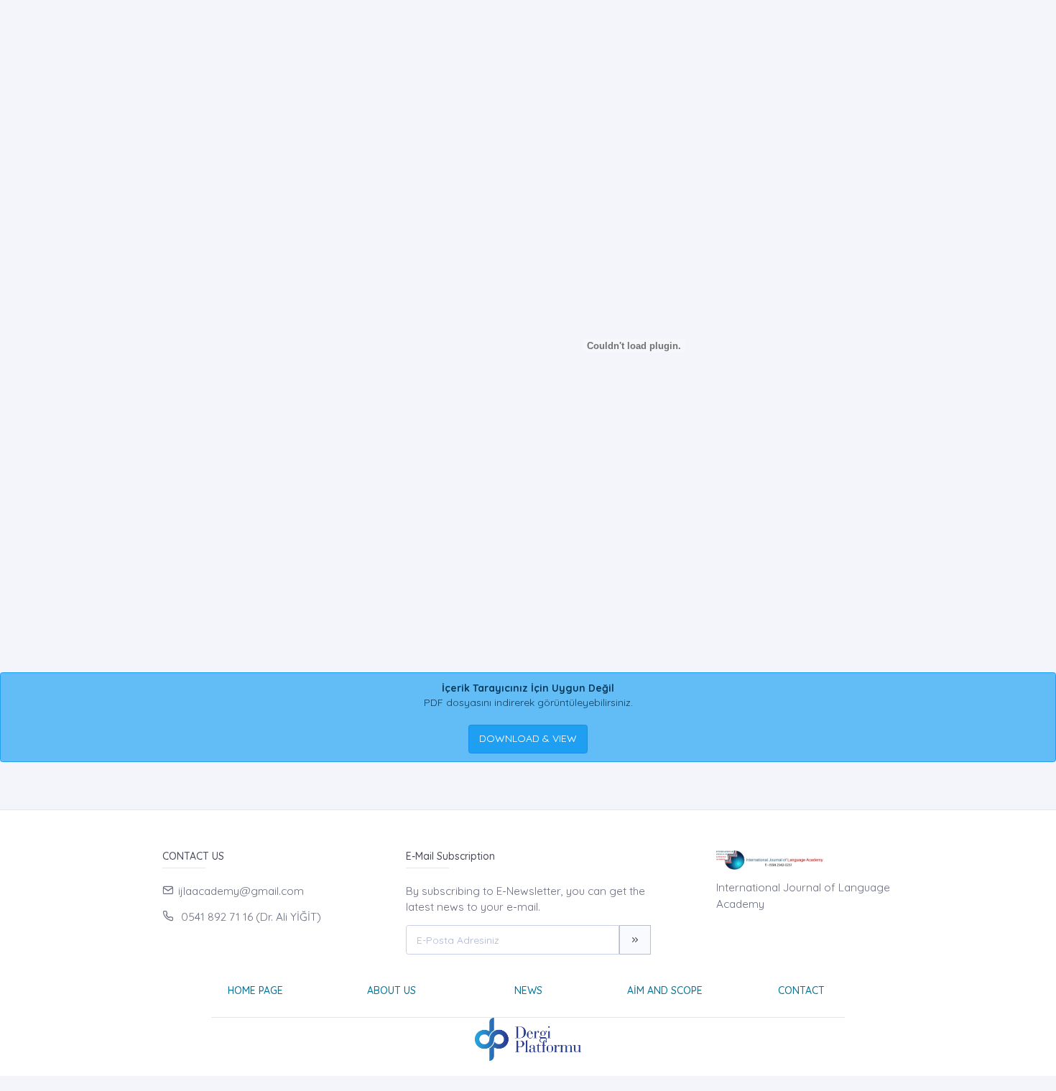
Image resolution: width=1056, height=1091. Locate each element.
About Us (391, 990)
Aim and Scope (665, 990)
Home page (255, 990)
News (528, 990)
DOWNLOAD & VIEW (528, 738)
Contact (801, 990)
